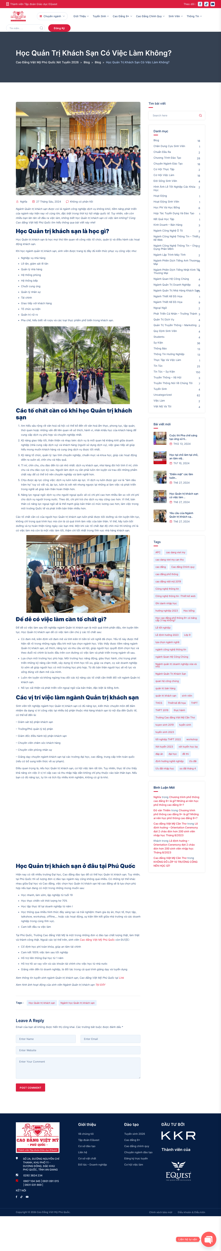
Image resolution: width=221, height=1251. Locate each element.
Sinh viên (174, 16)
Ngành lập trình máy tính (170, 254)
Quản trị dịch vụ (164, 319)
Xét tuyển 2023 (164, 746)
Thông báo (160, 348)
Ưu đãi (193, 761)
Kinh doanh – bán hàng (168, 224)
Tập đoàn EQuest (88, 1140)
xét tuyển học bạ (188, 746)
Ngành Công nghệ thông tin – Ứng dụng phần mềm (175, 247)
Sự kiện (158, 342)
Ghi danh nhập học (166, 603)
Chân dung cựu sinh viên (169, 146)
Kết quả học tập (164, 219)
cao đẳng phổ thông (166, 574)
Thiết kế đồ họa (177, 702)
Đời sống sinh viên (165, 180)
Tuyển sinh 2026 (134, 1133)
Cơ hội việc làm (164, 175)
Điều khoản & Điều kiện (191, 1212)
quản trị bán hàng (165, 688)
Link (121, 977)
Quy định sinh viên (165, 331)
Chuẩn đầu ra (162, 151)
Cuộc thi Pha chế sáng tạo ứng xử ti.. (183, 437)
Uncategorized (163, 394)
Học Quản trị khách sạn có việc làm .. (183, 495)
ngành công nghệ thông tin (170, 649)
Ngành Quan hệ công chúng (171, 278)
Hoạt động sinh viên (166, 201)
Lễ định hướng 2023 (167, 634)
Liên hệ (82, 1152)
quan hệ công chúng (167, 681)
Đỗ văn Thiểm (162, 810)
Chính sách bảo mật (160, 1212)
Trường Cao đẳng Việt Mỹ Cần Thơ (175, 717)
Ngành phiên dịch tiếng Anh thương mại (176, 262)
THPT (194, 702)
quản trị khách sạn (165, 695)
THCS (158, 702)
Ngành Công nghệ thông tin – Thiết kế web (176, 238)
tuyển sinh (185, 724)
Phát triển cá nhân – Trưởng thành (175, 313)
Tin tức (158, 365)
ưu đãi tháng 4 (188, 768)
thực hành (179, 710)
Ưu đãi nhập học (164, 768)
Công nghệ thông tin (167, 588)
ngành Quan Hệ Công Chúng (171, 656)
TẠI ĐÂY (100, 984)
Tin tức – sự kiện (164, 371)
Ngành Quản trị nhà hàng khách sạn (176, 290)
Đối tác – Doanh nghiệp (92, 1164)
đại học (173, 753)
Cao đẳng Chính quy (182, 566)
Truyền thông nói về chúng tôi (173, 383)
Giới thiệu (79, 16)
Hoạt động (160, 195)
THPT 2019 (161, 710)
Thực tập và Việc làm (167, 360)
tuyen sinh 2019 (164, 724)
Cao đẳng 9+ (121, 16)
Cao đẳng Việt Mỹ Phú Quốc (97, 939)
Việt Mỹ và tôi (162, 406)
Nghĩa (23, 201)
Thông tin (193, 16)
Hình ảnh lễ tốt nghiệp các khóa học (174, 188)
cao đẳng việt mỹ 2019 (168, 581)
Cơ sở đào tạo (86, 1146)
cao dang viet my (175, 552)
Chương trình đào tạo (167, 157)
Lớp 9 (187, 634)
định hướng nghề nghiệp (169, 761)
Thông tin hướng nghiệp (169, 354)
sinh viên (187, 695)
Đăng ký (59, 28)
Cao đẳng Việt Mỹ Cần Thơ (170, 823)
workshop (192, 739)
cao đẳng (160, 566)
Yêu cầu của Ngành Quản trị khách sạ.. (181, 514)
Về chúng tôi (86, 1133)
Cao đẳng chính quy (149, 16)
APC (157, 552)
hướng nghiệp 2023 (166, 610)
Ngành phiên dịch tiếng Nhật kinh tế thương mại (176, 271)
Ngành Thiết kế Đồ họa (168, 302)
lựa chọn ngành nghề (167, 642)
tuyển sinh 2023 (164, 732)
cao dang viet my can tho (169, 559)
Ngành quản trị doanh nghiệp (172, 284)
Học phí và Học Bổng (167, 207)
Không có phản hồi (81, 201)
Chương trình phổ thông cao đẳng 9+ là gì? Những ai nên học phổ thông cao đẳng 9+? (176, 800)
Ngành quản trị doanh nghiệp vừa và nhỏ (176, 665)
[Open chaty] (208, 1239)
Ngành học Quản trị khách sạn (78, 1002)
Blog (156, 140)
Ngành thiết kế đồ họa (168, 296)
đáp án (159, 753)
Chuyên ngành (52, 16)
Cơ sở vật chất (87, 1158)
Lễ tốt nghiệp (163, 627)
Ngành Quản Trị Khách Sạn (170, 673)
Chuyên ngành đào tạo (168, 163)
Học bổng (188, 610)
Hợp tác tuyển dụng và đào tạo (174, 213)
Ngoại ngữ (160, 307)
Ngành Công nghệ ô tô (168, 230)
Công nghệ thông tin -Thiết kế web (175, 596)
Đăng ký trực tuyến (136, 1158)
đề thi (185, 753)
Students (159, 336)
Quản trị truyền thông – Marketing (175, 325)
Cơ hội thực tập (164, 169)
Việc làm (159, 400)
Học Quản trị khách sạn (42, 1002)
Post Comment (30, 1087)
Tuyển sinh (99, 16)
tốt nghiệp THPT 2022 (168, 739)
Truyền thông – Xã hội (167, 377)
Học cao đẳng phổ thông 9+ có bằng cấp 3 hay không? (176, 619)
